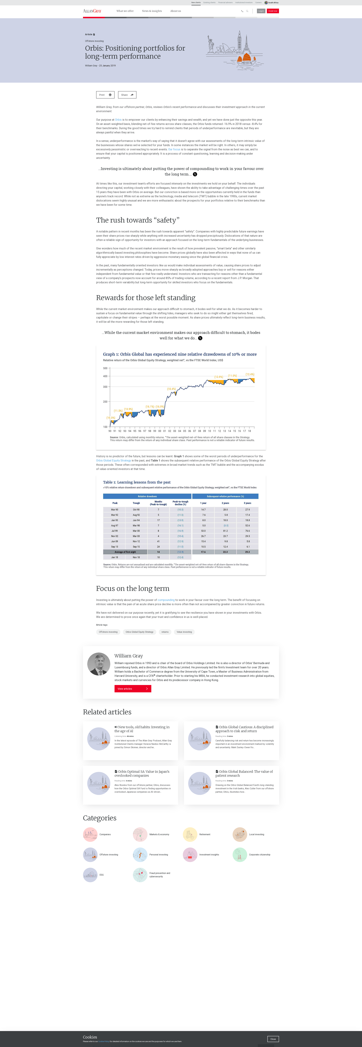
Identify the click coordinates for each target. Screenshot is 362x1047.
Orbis (118, 119)
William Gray (91, 65)
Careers (258, 3)
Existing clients (209, 3)
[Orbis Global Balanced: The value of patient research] (199, 783)
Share (124, 94)
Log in (261, 11)
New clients (196, 3)
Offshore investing (108, 632)
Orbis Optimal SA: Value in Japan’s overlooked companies (142, 774)
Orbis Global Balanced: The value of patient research (244, 774)
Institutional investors (244, 3)
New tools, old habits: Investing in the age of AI (142, 729)
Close (273, 1039)
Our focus (174, 149)
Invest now (273, 11)
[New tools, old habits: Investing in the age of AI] (98, 738)
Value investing (184, 632)
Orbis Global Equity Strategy (113, 460)
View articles (125, 688)
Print (101, 94)
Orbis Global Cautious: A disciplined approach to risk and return (244, 729)
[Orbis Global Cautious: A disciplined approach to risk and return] (199, 738)
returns (165, 632)
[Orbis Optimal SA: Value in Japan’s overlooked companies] (98, 783)
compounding (166, 600)
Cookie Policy (103, 1041)
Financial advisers (225, 3)
